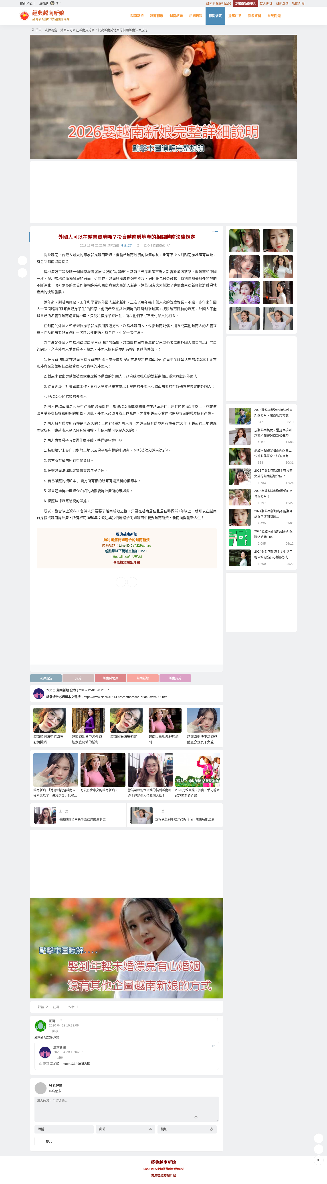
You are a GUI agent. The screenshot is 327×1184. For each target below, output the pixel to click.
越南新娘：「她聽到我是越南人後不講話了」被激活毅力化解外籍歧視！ (55, 795)
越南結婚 (176, 16)
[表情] (204, 1117)
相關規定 (215, 16)
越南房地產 (110, 678)
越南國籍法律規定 (123, 736)
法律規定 (51, 30)
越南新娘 (137, 16)
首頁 (38, 30)
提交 (49, 1141)
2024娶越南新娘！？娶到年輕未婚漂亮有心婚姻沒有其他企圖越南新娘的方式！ (273, 557)
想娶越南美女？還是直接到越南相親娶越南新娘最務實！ (273, 435)
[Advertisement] (163, 192)
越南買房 (175, 678)
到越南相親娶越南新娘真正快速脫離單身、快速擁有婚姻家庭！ (273, 456)
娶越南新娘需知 (245, 3)
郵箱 (102, 1129)
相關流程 (195, 16)
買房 (78, 678)
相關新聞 (298, 3)
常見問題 (274, 16)
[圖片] (212, 1117)
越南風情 (282, 3)
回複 (55, 1031)
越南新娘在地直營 (218, 3)
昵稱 (41, 1129)
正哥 (46, 1063)
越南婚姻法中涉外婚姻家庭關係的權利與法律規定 (87, 742)
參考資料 (254, 16)
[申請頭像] (214, 1087)
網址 (164, 1129)
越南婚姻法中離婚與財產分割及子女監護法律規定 (202, 742)
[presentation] (195, 715)
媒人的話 (266, 3)
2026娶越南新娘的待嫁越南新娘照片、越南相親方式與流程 (273, 415)
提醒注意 (235, 16)
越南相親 (156, 16)
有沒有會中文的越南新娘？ (99, 790)
